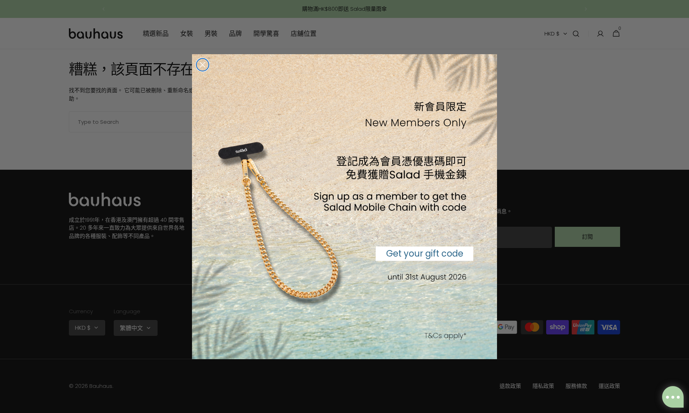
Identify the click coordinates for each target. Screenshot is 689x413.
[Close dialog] (202, 64)
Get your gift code (424, 253)
